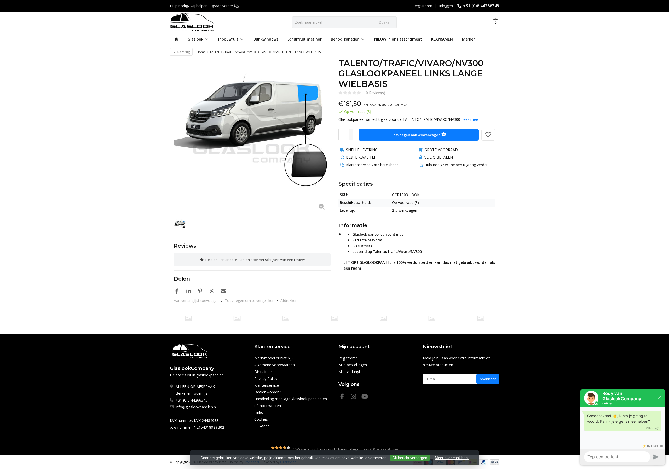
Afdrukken (288, 300)
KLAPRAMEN (442, 39)
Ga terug (183, 52)
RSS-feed (262, 426)
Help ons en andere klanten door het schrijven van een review (255, 259)
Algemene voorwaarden (274, 364)
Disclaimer (263, 371)
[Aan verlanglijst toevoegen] (488, 135)
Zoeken (385, 22)
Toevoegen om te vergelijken (249, 300)
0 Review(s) (375, 92)
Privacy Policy (265, 378)
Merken (469, 39)
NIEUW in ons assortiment (398, 39)
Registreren (423, 5)
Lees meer (470, 119)
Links (258, 412)
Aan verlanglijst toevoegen (196, 300)
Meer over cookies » (452, 458)
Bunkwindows (265, 39)
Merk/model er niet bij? (273, 358)
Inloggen (446, 5)
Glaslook (195, 39)
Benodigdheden (345, 39)
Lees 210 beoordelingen (380, 449)
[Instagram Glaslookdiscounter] (355, 397)
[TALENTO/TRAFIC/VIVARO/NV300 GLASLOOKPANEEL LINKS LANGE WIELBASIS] (252, 136)
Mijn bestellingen (352, 364)
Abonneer (488, 378)
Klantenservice (266, 385)
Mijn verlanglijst (351, 371)
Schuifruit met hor (304, 39)
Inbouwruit (228, 39)
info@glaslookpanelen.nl (196, 406)
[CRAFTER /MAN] (188, 318)
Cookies (261, 419)
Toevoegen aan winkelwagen (416, 135)
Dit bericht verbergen (410, 458)
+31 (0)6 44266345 (481, 6)
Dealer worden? (267, 392)
